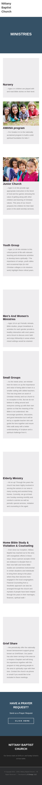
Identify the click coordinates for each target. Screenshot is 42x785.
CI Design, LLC (32, 774)
